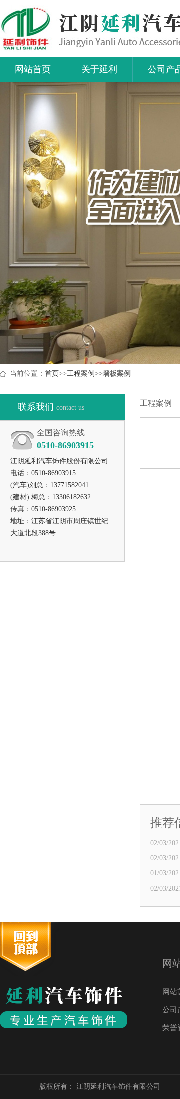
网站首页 (33, 72)
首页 (52, 373)
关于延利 (100, 72)
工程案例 (81, 373)
